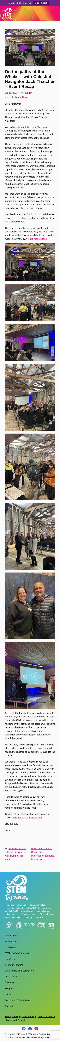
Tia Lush (27, 93)
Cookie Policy (28, 1016)
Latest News (21, 97)
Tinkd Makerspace (37, 239)
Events (10, 97)
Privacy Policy (12, 1016)
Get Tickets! (41, 3)
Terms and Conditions (17, 1020)
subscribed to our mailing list (27, 817)
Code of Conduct (46, 1016)
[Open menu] (56, 13)
